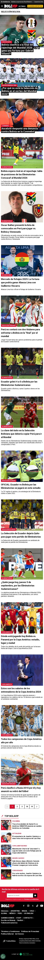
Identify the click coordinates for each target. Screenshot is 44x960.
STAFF (18, 918)
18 (27, 807)
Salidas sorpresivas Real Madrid (21, 2)
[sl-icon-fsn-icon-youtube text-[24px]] (42, 906)
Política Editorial (7, 934)
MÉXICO (12, 913)
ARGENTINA (15, 911)
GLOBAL (4, 913)
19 (32, 807)
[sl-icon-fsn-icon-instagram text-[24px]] (28, 906)
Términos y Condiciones (31, 899)
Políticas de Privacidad (30, 931)
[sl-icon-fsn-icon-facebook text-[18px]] (24, 906)
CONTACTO (28, 918)
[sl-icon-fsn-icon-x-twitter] (33, 906)
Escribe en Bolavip (8, 920)
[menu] (2, 6)
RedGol (20, 920)
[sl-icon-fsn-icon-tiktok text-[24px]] (37, 906)
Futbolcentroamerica (9, 923)
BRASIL (24, 911)
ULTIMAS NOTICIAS (22, 7)
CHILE (32, 911)
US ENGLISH (28, 913)
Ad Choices (19, 934)
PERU (20, 913)
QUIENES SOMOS (7, 918)
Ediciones (4, 911)
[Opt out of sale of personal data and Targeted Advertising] (3, 956)
